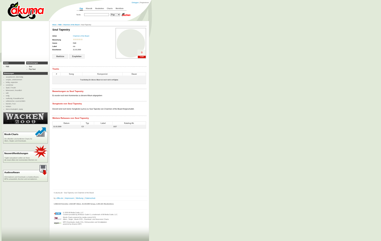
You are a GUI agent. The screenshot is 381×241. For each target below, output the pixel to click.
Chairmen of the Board (71, 24)
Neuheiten (99, 8)
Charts (110, 8)
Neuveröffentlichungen (16, 153)
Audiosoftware (12, 172)
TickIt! (142, 56)
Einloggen (135, 2)
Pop (81, 8)
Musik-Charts (11, 134)
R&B (59, 24)
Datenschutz (90, 198)
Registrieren (144, 2)
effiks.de (59, 198)
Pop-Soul (32, 69)
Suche (78, 15)
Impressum (69, 198)
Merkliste (120, 8)
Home (54, 24)
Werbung (79, 198)
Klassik (89, 8)
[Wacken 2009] (25, 124)
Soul (30, 66)
